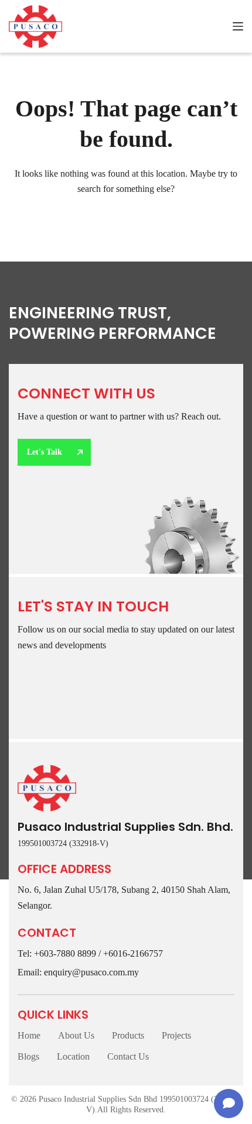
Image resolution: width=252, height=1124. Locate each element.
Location (73, 1056)
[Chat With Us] (228, 1103)
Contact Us (128, 1056)
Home (29, 1035)
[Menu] (238, 26)
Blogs (28, 1056)
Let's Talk (44, 452)
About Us (76, 1035)
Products (128, 1035)
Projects (176, 1035)
